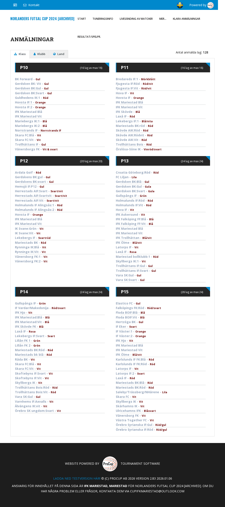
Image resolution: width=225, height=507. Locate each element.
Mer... (162, 19)
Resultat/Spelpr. (89, 37)
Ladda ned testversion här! (76, 478)
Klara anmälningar (186, 19)
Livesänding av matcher (136, 19)
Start (82, 19)
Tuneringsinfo (103, 19)
